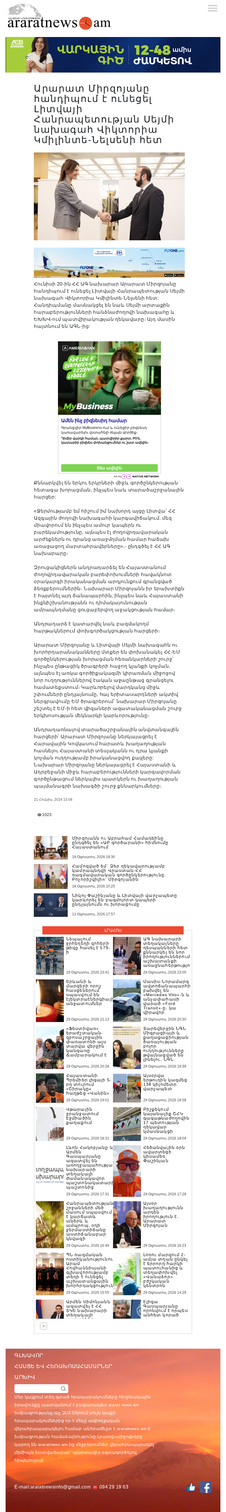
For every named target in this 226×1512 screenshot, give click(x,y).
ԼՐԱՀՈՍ (113, 930)
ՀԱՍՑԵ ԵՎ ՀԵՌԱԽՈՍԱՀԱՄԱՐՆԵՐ (63, 1366)
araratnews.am (131, 1428)
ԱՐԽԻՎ (25, 1377)
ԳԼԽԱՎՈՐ (28, 1355)
